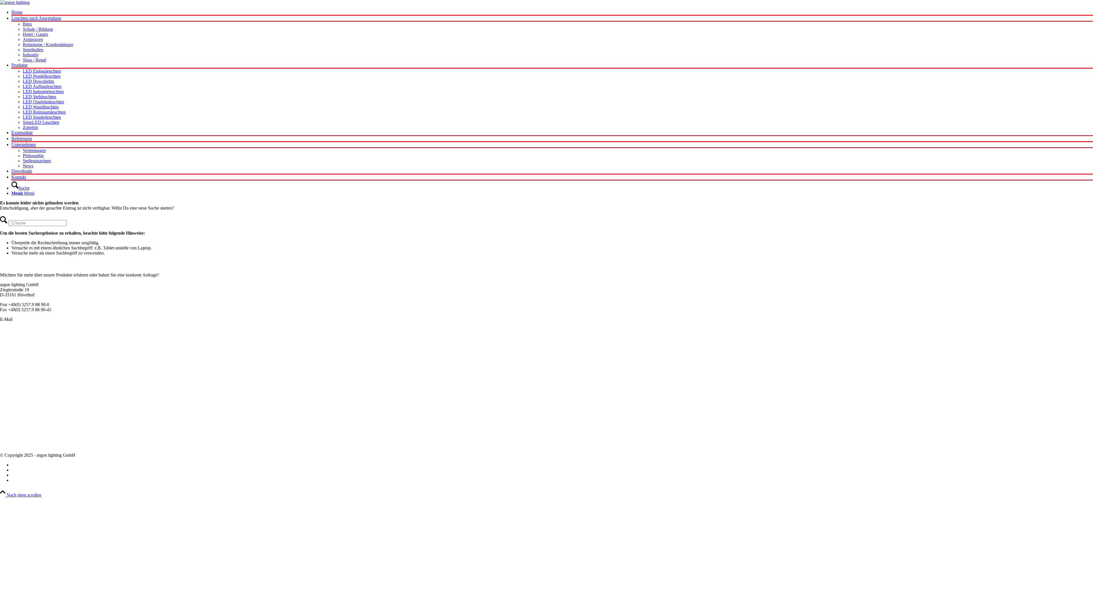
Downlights (10, 367)
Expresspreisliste (15, 419)
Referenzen (10, 440)
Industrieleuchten (15, 372)
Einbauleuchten (14, 351)
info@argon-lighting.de (35, 319)
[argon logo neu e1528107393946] (15, 2)
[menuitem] (552, 13)
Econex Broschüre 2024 (22, 414)
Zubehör (7, 387)
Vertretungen (11, 435)
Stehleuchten (11, 377)
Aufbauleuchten (14, 356)
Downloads (10, 445)
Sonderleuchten (14, 346)
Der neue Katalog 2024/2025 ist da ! (32, 409)
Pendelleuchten (13, 341)
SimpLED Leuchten (18, 382)
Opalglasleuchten (15, 362)
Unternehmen (12, 425)
